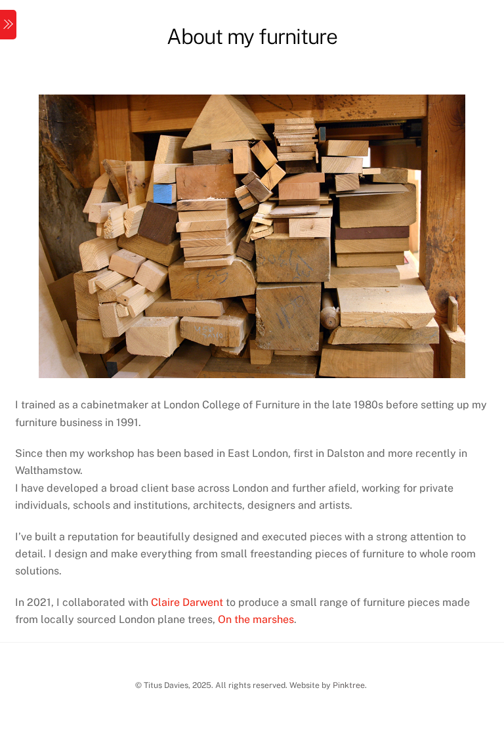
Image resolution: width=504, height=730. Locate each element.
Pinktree (349, 685)
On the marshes (256, 619)
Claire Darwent (187, 602)
